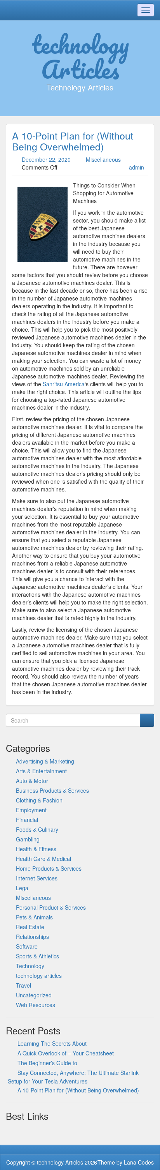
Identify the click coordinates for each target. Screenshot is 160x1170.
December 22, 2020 (46, 159)
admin (136, 167)
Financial (27, 820)
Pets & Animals (34, 917)
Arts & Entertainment (41, 771)
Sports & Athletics (37, 956)
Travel (23, 985)
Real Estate (30, 927)
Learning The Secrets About (52, 1043)
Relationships (32, 936)
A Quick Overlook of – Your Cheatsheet (65, 1053)
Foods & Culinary (37, 829)
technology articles (39, 975)
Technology (30, 966)
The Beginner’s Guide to (47, 1063)
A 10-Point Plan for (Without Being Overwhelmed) (72, 140)
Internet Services (36, 878)
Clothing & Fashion (39, 800)
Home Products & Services (49, 868)
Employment (31, 810)
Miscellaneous (103, 159)
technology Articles (80, 56)
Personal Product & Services (51, 907)
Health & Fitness (36, 849)
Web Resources (35, 1005)
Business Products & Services (52, 790)
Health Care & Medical (43, 858)
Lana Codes (139, 1162)
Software (27, 946)
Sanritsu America (64, 384)
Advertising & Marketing (45, 761)
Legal (23, 888)
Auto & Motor (32, 781)
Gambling (28, 839)
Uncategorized (34, 995)
